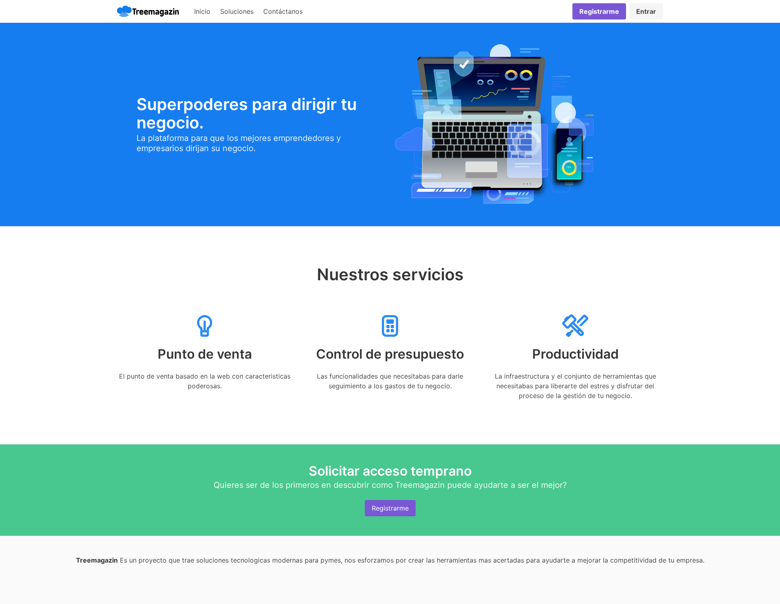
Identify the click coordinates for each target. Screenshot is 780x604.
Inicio (202, 11)
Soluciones (237, 11)
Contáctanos (283, 11)
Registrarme (390, 508)
